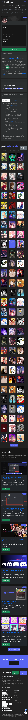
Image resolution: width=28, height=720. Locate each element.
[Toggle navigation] (24, 2)
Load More (14, 445)
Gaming (4, 706)
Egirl (4, 699)
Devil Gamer (11, 58)
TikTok (3, 681)
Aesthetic (5, 695)
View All (23, 147)
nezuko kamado (8, 88)
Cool (8, 699)
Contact (16, 697)
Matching (5, 704)
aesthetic (14, 683)
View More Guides (13, 649)
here (7, 67)
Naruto (4, 697)
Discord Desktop (13, 105)
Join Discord (15, 663)
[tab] (6, 100)
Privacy (15, 700)
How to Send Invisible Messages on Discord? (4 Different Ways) (13, 509)
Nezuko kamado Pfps (9, 147)
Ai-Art (9, 697)
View (4, 156)
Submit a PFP (15, 672)
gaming (22, 683)
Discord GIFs (6, 708)
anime (14, 88)
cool (18, 683)
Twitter (7, 681)
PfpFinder (8, 2)
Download (15, 49)
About (15, 692)
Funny (4, 701)
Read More (6, 489)
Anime (4, 693)
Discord (20, 680)
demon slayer (20, 88)
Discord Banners (7, 710)
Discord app (12, 121)
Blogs (15, 695)
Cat (10, 704)
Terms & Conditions (18, 702)
